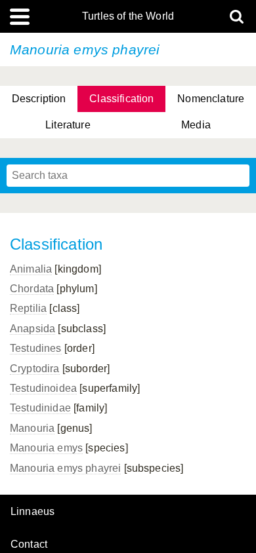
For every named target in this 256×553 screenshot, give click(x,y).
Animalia (31, 269)
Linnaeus (32, 511)
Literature (68, 124)
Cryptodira (35, 368)
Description (39, 98)
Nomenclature (210, 98)
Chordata (32, 288)
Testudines (36, 348)
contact (29, 544)
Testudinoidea (43, 388)
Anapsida (32, 328)
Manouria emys (46, 447)
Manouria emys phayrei (65, 468)
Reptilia (28, 308)
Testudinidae (40, 407)
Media (196, 124)
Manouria (32, 428)
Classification (121, 98)
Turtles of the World (128, 16)
